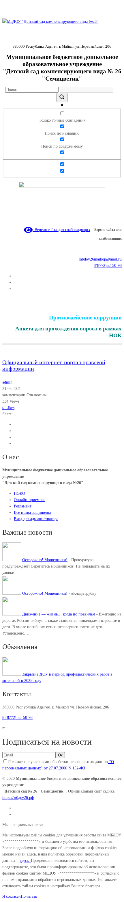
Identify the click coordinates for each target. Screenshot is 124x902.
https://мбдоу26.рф (18, 797)
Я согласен (11, 896)
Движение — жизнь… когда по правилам (58, 614)
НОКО (19, 493)
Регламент (22, 506)
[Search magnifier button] (62, 97)
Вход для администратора (36, 519)
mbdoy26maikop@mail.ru (100, 259)
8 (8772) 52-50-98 (17, 717)
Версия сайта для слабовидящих (61, 230)
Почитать (29, 896)
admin (7, 382)
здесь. (25, 860)
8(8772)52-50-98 (108, 265)
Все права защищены (32, 512)
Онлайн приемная (29, 500)
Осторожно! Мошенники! (44, 560)
